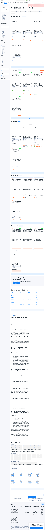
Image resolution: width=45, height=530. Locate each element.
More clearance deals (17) (27, 118)
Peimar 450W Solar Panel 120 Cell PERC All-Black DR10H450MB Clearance (27, 30)
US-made (2, 40)
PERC (2, 50)
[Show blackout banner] (27, 1)
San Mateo (38, 292)
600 (40, 457)
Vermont (37, 480)
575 (27, 457)
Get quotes (16, 283)
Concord (12, 304)
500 (12, 457)
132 (2, 62)
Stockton (37, 304)
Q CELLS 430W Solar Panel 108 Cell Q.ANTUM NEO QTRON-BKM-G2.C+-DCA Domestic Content (16, 160)
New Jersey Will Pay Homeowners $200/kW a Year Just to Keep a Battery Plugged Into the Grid (14, 509)
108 (2, 60)
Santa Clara (38, 295)
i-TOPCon (3, 48)
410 (22, 455)
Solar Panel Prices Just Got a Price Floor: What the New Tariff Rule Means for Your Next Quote (14, 523)
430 (27, 455)
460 (40, 455)
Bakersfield (13, 295)
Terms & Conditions (29, 526)
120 (2, 61)
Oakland (29, 292)
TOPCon (3, 53)
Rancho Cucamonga (31, 304)
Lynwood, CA (5, 18)
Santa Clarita (38, 297)
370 (12, 455)
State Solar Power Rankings (42, 511)
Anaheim (12, 292)
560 (25, 457)
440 (32, 455)
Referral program (27, 511)
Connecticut (13, 482)
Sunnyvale (37, 306)
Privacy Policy (17, 528)
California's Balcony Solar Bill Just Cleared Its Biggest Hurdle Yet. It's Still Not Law (14, 520)
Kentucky (21, 475)
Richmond (29, 306)
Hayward (21, 302)
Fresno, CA (5, 16)
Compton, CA (5, 19)
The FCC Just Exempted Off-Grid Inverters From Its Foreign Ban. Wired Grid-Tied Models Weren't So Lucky (14, 512)
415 (25, 455)
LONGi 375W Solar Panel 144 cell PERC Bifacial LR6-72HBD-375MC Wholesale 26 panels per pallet (16, 190)
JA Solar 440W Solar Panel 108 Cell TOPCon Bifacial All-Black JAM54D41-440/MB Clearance (38, 30)
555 (22, 457)
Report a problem (35, 511)
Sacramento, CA (5, 14)
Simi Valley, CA (5, 17)
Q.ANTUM (3, 51)
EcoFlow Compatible (3, 42)
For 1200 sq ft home (14, 464)
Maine (20, 480)
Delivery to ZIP (4, 23)
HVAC (15, 2)
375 (14, 455)
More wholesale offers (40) (27, 222)
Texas (37, 475)
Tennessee (38, 473)
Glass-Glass (3, 46)
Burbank (12, 299)
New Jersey (30, 475)
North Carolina (30, 482)
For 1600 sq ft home (28, 464)
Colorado (12, 480)
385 (17, 455)
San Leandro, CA (5, 15)
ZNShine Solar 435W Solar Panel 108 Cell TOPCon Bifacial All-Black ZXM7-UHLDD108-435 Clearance (38, 84)
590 (35, 457)
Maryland (21, 482)
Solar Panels (5, 2)
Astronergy (3, 32)
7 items (19, 121)
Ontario (29, 295)
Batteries (13, 2)
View (16, 248)
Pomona (29, 302)
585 (32, 457)
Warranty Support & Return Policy (35, 513)
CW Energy (3, 36)
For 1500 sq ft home (21, 464)
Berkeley (12, 297)
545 (17, 457)
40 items (20, 175)
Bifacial (3, 45)
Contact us (29, 527)
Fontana (21, 292)
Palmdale (29, 299)
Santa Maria (38, 299)
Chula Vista (13, 302)
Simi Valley (38, 302)
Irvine (20, 306)
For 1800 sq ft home (35, 464)
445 (35, 455)
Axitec (2, 33)
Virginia (37, 482)
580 (30, 457)
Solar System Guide (42, 514)
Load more (27, 310)
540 (14, 457)
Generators (17, 2)
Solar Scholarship (42, 516)
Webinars (42, 518)
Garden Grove (22, 299)
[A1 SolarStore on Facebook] (11, 504)
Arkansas (12, 475)
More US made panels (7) (27, 172)
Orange (29, 297)
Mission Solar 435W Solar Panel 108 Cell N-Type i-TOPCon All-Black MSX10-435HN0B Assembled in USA (16, 54)
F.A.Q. (33, 514)
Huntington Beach (22, 304)
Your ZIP (40, 2)
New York (29, 480)
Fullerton (21, 297)
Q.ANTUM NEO (3, 52)
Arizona (12, 473)
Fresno (21, 295)
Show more (13, 13)
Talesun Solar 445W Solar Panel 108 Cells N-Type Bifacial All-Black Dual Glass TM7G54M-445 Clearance (16, 108)
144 (2, 63)
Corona (12, 306)
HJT (2, 47)
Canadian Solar (3, 35)
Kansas (21, 473)
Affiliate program (27, 512)
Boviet (2, 34)
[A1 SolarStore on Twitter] (12, 504)
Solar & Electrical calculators (42, 509)
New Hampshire (30, 473)
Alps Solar (3, 31)
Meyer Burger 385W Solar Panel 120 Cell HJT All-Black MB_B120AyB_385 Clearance (16, 30)
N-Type (3, 49)
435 (30, 455)
